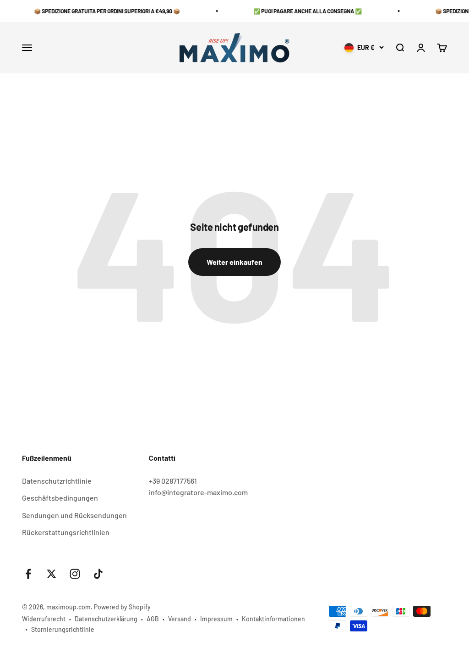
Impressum (216, 619)
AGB (153, 619)
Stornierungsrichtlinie (62, 629)
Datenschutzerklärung (106, 619)
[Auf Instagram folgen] (75, 574)
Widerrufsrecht (43, 619)
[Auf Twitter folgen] (51, 574)
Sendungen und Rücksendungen (74, 515)
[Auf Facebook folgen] (28, 574)
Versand (179, 619)
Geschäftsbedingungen (60, 497)
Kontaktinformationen (273, 619)
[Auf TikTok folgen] (98, 574)
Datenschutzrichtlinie (57, 480)
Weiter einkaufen (234, 261)
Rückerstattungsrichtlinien (65, 532)
